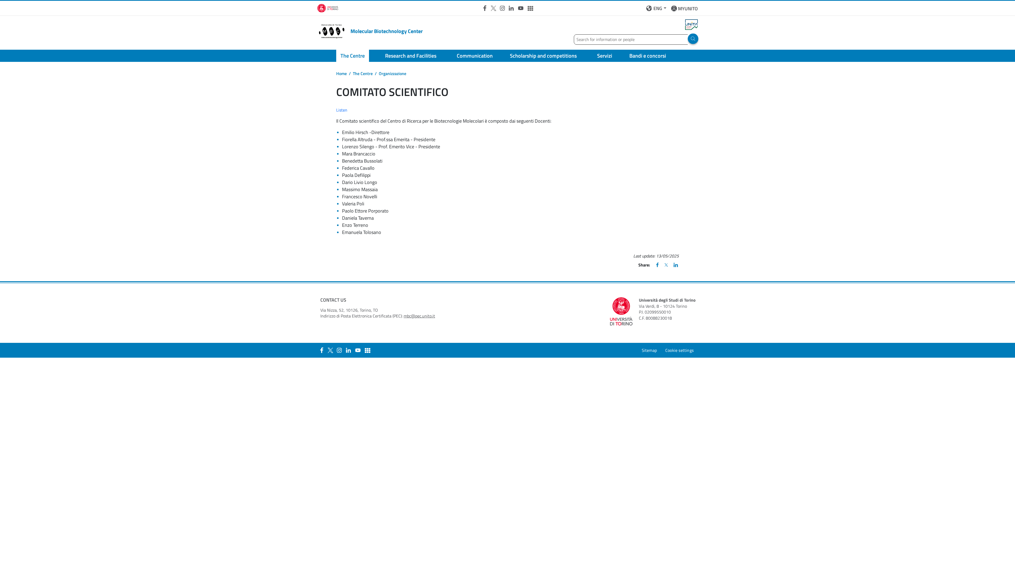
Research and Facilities (410, 56)
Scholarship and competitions (543, 56)
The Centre (352, 56)
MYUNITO (688, 9)
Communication (475, 56)
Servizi (604, 56)
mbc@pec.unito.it (419, 316)
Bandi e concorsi (647, 56)
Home (341, 73)
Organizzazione (392, 73)
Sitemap (649, 350)
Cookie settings (679, 350)
